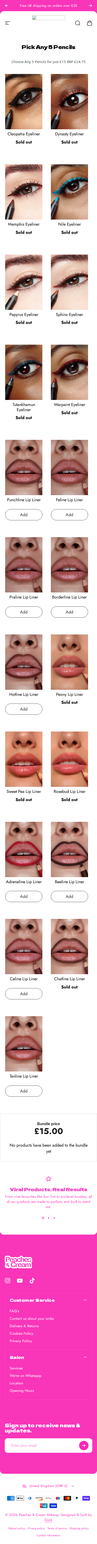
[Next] (90, 5)
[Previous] (6, 5)
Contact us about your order (32, 1318)
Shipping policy (79, 1528)
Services (16, 1368)
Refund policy (16, 1528)
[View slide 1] (43, 1218)
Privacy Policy (21, 1341)
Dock (48, 1520)
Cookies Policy (21, 1333)
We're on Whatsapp (25, 1375)
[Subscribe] (84, 1445)
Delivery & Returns (24, 1326)
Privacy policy (36, 1528)
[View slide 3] (54, 1218)
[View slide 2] (48, 1218)
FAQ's (14, 1311)
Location (16, 1383)
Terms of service (57, 1528)
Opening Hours (22, 1390)
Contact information (48, 1535)
